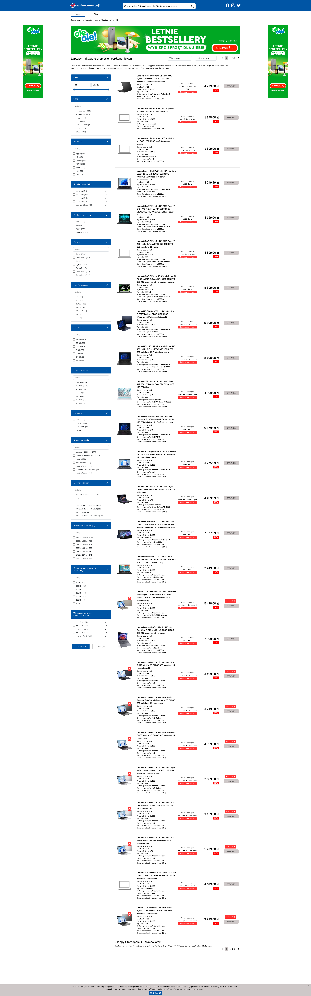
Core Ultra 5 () (83, 272)
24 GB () (80, 346)
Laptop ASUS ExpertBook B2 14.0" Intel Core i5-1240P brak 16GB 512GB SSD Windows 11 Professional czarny (156, 454)
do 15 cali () (82, 198)
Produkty (78, 14)
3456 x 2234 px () (84, 555)
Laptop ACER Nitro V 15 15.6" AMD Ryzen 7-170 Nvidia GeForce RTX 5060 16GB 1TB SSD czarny (156, 489)
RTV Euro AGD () (84, 125)
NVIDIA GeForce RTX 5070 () (88, 505)
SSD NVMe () (82, 427)
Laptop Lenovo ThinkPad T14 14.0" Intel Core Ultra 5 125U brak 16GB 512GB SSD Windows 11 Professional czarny (156, 174)
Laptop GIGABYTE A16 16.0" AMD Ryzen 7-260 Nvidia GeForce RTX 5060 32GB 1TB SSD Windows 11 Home (156, 244)
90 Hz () (80, 603)
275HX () (80, 307)
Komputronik (149, 946)
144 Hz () (81, 589)
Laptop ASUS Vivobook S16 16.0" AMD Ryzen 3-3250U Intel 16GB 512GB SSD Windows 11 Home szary (154, 910)
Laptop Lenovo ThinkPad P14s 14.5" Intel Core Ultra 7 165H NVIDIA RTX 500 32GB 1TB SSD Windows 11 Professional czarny (155, 419)
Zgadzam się (155, 993)
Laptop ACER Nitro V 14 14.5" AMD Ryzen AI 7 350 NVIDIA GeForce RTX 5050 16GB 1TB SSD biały (155, 384)
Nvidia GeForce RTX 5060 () (88, 495)
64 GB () (80, 357)
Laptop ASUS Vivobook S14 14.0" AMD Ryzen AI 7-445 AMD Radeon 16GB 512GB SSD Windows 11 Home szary (156, 700)
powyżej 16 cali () (84, 205)
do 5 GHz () (82, 633)
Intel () (80, 222)
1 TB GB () (82, 386)
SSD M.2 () (81, 423)
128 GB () (80, 396)
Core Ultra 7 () (83, 258)
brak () (80, 498)
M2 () (79, 318)
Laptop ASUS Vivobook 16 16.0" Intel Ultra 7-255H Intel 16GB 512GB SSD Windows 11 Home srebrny (155, 805)
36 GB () (80, 360)
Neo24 (193, 946)
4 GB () (80, 353)
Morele (157, 946)
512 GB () (81, 382)
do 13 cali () (81, 191)
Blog (96, 14)
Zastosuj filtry (81, 646)
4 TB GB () (80, 403)
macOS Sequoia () (84, 473)
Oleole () (81, 132)
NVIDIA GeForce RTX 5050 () (88, 509)
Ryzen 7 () (81, 265)
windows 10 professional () (87, 469)
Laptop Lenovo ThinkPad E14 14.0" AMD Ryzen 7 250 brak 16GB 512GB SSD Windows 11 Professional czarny (154, 78)
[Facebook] (227, 5)
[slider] (74, 89)
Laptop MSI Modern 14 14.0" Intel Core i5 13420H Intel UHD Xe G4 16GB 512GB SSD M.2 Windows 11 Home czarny (156, 559)
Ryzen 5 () (81, 268)
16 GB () (81, 339)
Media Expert (138, 946)
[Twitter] (239, 5)
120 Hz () (81, 586)
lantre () (80, 121)
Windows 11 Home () (86, 452)
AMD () (80, 225)
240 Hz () (81, 596)
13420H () (81, 304)
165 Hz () (81, 593)
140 (233, 58)
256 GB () (81, 393)
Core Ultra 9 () (83, 275)
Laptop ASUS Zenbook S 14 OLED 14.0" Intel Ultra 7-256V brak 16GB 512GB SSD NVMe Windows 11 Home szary (156, 875)
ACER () (80, 167)
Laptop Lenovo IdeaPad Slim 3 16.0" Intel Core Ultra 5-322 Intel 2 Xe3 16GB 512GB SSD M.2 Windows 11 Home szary (155, 630)
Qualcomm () (82, 232)
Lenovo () (81, 161)
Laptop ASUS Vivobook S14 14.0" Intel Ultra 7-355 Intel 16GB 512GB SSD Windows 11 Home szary (156, 735)
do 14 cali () (82, 194)
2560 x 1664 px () (84, 551)
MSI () (79, 171)
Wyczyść (101, 646)
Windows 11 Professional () (88, 456)
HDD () (79, 430)
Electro (181, 946)
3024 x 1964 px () (84, 548)
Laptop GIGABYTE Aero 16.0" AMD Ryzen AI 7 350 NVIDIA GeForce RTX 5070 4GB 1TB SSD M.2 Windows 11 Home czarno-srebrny (156, 279)
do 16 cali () (82, 201)
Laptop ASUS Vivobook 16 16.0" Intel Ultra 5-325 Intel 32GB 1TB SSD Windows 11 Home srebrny (155, 840)
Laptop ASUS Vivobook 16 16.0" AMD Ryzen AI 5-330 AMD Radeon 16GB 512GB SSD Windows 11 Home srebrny (156, 770)
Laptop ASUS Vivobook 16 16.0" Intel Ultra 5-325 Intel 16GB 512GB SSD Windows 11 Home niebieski (156, 665)
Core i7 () (81, 261)
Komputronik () (83, 114)
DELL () (80, 174)
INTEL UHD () (82, 512)
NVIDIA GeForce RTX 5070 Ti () (89, 516)
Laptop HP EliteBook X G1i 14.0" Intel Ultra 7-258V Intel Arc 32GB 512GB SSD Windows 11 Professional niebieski (155, 314)
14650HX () (81, 311)
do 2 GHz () (82, 622)
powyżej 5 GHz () (84, 636)
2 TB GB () (81, 389)
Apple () (80, 153)
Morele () (81, 118)
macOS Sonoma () (84, 466)
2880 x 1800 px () (84, 558)
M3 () (79, 297)
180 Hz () (80, 600)
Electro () (81, 128)
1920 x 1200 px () (84, 537)
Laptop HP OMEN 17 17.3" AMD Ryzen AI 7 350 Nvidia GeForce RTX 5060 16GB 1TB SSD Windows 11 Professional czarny (156, 349)
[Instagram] (233, 5)
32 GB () (80, 343)
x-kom (199, 946)
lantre (163, 946)
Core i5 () (81, 254)
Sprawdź (231, 86)
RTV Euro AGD (172, 946)
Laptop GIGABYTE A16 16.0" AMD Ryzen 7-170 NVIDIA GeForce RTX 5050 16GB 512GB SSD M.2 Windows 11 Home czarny (156, 209)
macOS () (81, 459)
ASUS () (80, 164)
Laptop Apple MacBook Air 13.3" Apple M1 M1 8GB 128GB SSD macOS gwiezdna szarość (155, 141)
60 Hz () (80, 582)
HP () (79, 157)
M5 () (79, 300)
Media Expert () (83, 111)
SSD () (80, 420)
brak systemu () (83, 463)
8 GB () (80, 350)
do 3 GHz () (82, 626)
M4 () (79, 314)
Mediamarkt (206, 946)
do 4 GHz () (82, 629)
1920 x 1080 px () (84, 541)
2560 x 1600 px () (84, 544)
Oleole (187, 946)
